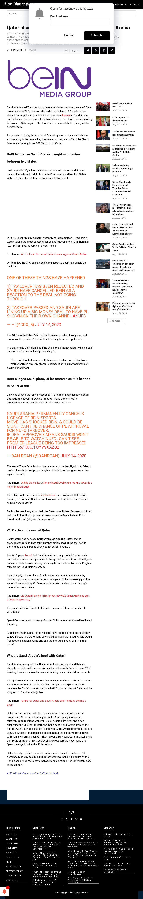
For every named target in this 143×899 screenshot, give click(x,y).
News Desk (16, 49)
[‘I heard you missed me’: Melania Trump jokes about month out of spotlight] (103, 208)
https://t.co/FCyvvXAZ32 (33, 447)
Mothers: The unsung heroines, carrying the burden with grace (115, 842)
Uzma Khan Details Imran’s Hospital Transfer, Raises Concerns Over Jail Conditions (121, 188)
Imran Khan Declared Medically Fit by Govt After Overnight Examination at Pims (46, 856)
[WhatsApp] (103, 50)
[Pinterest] (71, 819)
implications (48, 495)
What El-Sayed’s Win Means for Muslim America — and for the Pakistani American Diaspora (82, 854)
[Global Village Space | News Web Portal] (19, 4)
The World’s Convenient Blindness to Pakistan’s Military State (80, 880)
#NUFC (79, 316)
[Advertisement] (49, 209)
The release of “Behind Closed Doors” (116, 871)
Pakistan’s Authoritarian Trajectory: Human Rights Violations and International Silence (83, 864)
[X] (95, 50)
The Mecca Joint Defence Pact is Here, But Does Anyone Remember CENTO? (82, 836)
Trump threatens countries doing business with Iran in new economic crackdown (122, 286)
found (28, 555)
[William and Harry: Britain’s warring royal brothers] (103, 168)
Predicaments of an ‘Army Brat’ (117, 858)
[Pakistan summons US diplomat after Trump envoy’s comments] (103, 306)
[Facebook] (87, 50)
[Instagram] (67, 819)
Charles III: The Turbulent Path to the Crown (117, 864)
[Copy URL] (111, 50)
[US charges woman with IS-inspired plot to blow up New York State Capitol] (103, 148)
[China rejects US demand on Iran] (103, 121)
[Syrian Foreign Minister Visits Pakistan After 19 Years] (103, 247)
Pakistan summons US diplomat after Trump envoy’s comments (123, 306)
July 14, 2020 (48, 324)
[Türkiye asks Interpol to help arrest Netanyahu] (103, 135)
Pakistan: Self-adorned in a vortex (118, 835)
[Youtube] (81, 819)
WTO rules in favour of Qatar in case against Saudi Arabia (54, 254)
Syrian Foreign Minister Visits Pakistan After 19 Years (124, 247)
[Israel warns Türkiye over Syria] (103, 106)
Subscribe (97, 35)
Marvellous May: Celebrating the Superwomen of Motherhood (118, 851)
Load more (114, 320)
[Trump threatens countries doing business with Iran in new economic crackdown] (103, 283)
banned (66, 115)
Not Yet (68, 35)
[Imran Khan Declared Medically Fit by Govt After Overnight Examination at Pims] (103, 228)
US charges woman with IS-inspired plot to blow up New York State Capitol (47, 836)
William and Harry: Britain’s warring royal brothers (122, 168)
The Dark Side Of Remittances (77, 873)
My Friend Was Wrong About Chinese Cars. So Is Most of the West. (82, 844)
